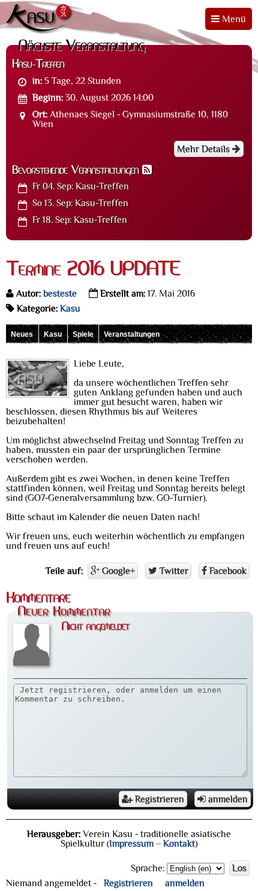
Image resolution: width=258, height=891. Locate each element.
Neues (22, 334)
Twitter (172, 571)
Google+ (117, 571)
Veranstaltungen (132, 334)
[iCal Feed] (146, 170)
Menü (233, 19)
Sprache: (147, 868)
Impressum (131, 843)
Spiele (83, 334)
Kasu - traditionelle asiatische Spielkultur (40, 19)
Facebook (227, 571)
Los (239, 868)
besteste (60, 293)
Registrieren (158, 799)
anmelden (227, 799)
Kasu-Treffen (80, 186)
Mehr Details (204, 149)
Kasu (70, 308)
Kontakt (179, 843)
